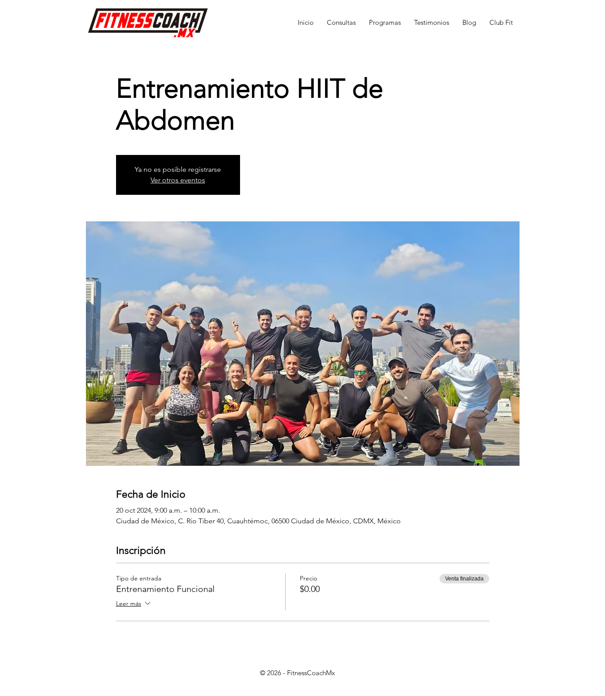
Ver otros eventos (178, 180)
